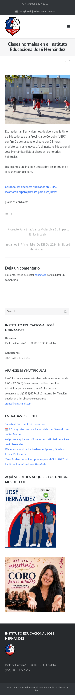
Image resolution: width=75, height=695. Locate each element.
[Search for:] (37, 311)
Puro (37, 690)
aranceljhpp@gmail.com (18, 403)
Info (11, 214)
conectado (40, 275)
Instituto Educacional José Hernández (35, 687)
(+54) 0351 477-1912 (36, 4)
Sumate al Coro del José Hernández (25, 424)
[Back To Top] (65, 685)
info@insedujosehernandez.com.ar (37, 11)
